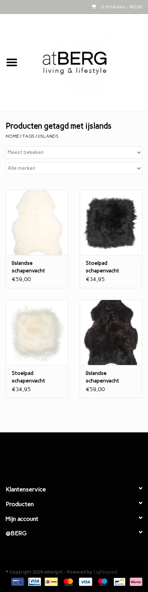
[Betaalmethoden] (16, 581)
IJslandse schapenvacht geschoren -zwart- (108, 377)
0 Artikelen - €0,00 (121, 6)
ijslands (48, 136)
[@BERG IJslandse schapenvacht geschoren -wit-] (37, 222)
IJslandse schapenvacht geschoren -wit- (31, 267)
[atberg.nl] (86, 62)
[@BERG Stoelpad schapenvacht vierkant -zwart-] (111, 222)
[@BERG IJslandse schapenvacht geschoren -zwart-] (111, 332)
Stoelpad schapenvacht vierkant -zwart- (105, 267)
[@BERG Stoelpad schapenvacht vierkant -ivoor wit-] (37, 332)
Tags (28, 136)
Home (12, 136)
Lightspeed (105, 572)
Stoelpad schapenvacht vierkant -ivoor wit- (35, 377)
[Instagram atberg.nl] (87, 455)
